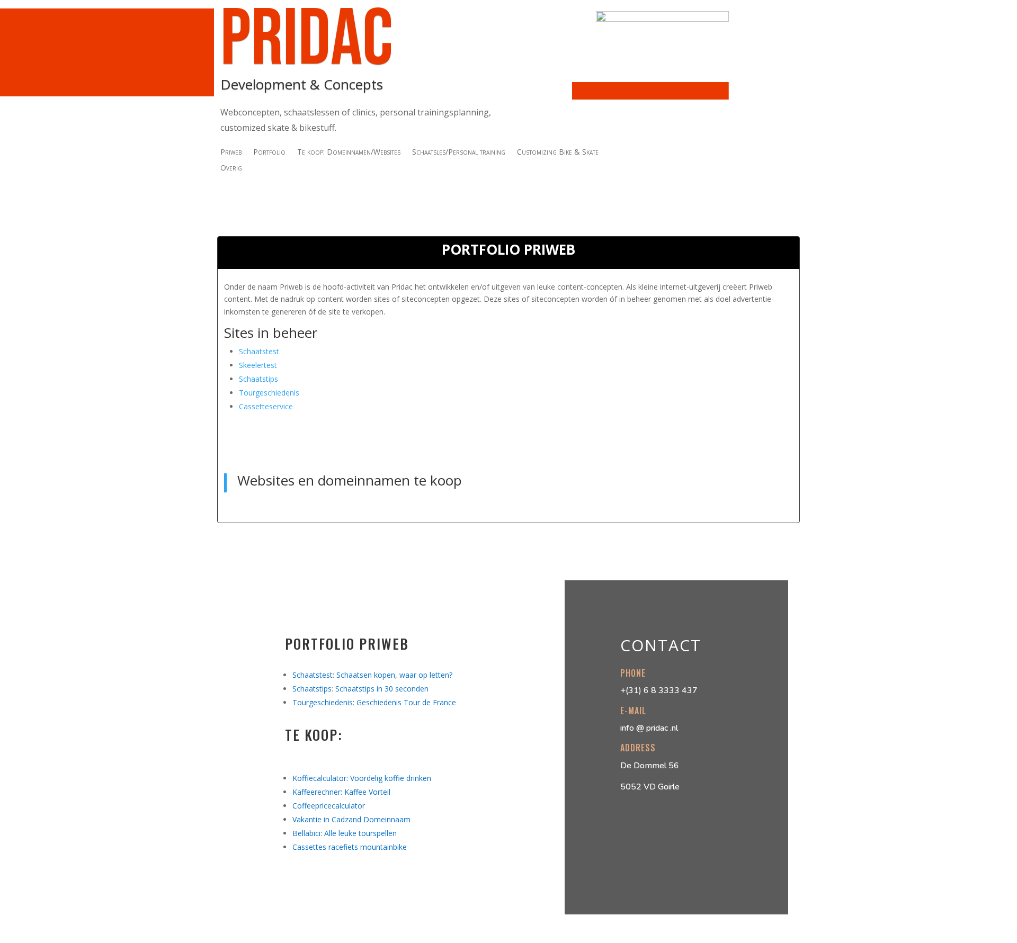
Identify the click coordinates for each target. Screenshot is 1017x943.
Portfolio (269, 152)
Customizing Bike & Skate (558, 152)
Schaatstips (258, 379)
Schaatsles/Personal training (458, 152)
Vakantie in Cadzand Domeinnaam (351, 819)
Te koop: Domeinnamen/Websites (348, 152)
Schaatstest (259, 351)
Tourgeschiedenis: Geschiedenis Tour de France (374, 702)
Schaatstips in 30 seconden (382, 689)
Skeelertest (258, 365)
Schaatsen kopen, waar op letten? (394, 675)
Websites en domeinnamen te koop (349, 480)
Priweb (231, 152)
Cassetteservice (266, 406)
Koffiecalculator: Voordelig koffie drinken (361, 778)
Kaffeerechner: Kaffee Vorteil (341, 792)
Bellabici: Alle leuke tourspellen (344, 833)
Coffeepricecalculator (328, 806)
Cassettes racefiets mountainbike (349, 847)
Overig (231, 168)
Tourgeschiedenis (269, 393)
